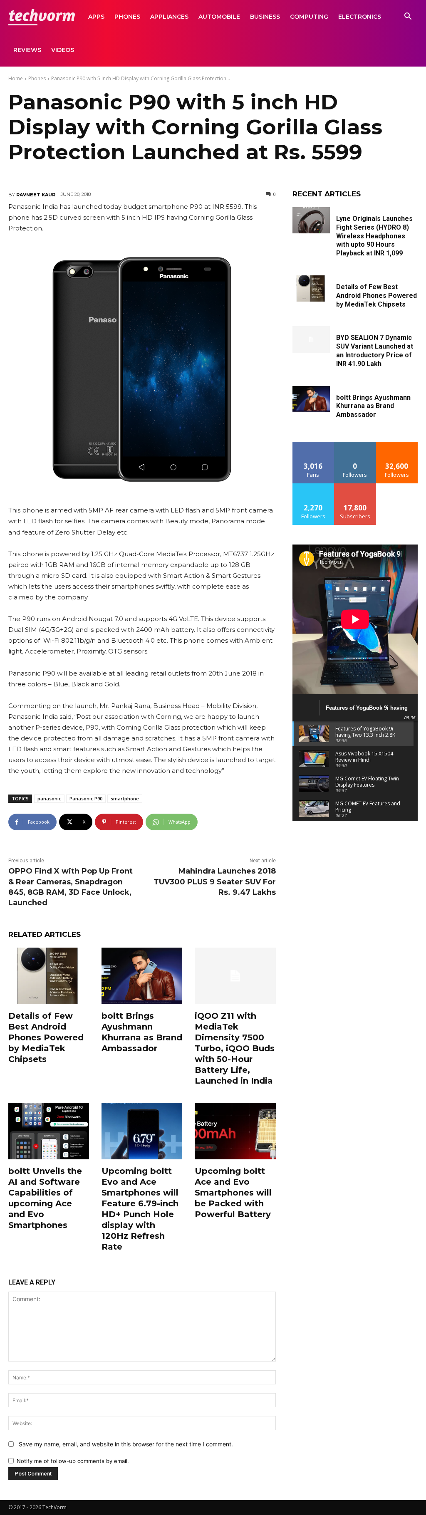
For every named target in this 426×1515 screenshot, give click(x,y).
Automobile (219, 16)
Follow (355, 445)
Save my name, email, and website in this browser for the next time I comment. (126, 1444)
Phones (127, 16)
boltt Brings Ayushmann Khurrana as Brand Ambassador (373, 406)
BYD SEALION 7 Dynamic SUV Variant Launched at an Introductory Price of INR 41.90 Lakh (374, 350)
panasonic (49, 798)
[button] (408, 17)
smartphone (125, 798)
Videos (62, 50)
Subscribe (355, 486)
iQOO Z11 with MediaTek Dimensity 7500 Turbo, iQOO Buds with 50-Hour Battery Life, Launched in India (235, 1048)
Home (15, 78)
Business (265, 16)
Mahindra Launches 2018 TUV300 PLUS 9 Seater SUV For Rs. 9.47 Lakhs (215, 881)
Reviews (27, 50)
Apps (96, 16)
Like (313, 445)
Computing (309, 16)
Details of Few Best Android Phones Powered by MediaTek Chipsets (46, 1037)
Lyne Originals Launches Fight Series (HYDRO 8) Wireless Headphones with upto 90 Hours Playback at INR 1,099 (374, 236)
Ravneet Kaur (35, 195)
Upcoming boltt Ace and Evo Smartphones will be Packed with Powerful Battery (233, 1192)
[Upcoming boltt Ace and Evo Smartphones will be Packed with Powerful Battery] (235, 1131)
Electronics (359, 16)
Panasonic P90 (85, 798)
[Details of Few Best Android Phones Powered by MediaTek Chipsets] (48, 976)
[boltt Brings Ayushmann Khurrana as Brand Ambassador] (142, 976)
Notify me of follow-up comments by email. (73, 1461)
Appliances (169, 16)
